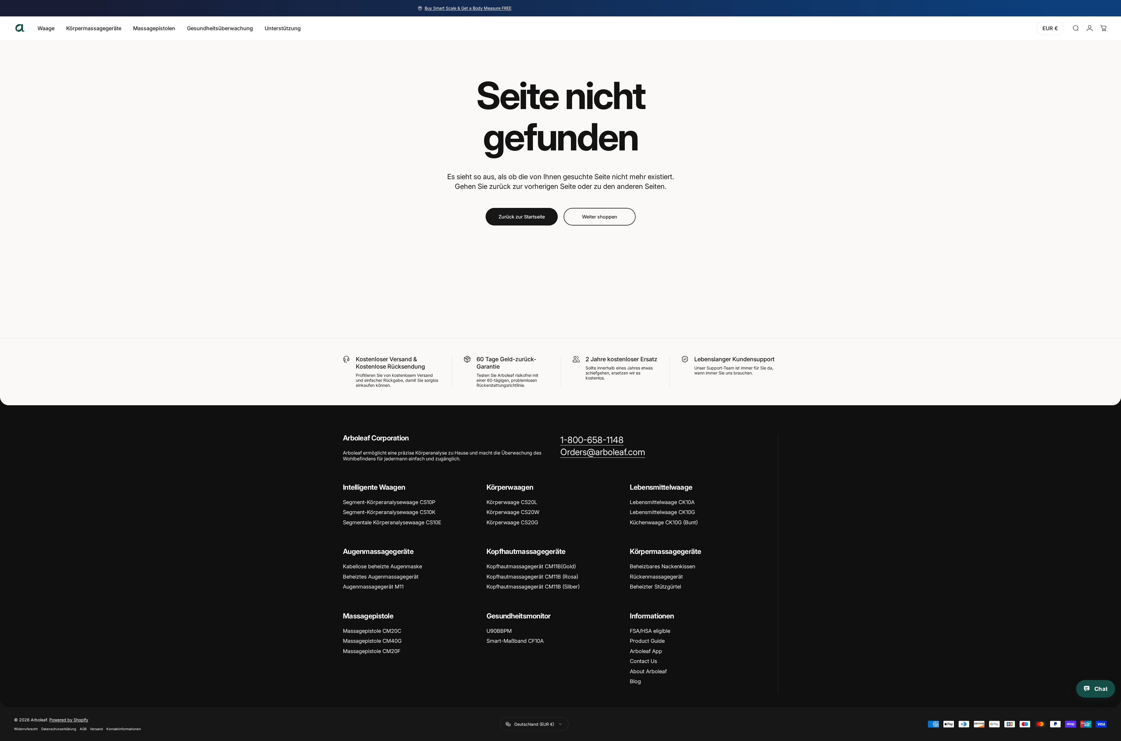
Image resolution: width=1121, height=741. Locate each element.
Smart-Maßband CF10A (515, 641)
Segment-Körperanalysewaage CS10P (389, 502)
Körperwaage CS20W (513, 512)
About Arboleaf (648, 671)
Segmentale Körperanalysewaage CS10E (392, 522)
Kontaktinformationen (123, 729)
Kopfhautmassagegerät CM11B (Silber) (533, 587)
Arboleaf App (646, 651)
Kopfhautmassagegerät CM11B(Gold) (531, 566)
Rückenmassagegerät (656, 577)
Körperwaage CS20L (511, 502)
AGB (83, 729)
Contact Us (643, 661)
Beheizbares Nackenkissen (662, 566)
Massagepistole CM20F (371, 651)
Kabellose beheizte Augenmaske (382, 566)
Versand (96, 729)
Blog (635, 681)
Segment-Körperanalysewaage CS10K (389, 512)
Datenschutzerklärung (58, 729)
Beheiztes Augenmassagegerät (381, 577)
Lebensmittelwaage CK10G (662, 512)
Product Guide (647, 641)
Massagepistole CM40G (372, 641)
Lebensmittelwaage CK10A (662, 502)
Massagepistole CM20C (372, 631)
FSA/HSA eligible (650, 631)
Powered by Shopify (68, 719)
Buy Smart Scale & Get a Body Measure (468, 8)
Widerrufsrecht (26, 729)
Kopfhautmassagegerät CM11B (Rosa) (532, 577)
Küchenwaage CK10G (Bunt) (664, 522)
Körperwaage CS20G (512, 522)
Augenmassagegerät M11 (373, 587)
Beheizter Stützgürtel (655, 587)
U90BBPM (499, 631)
